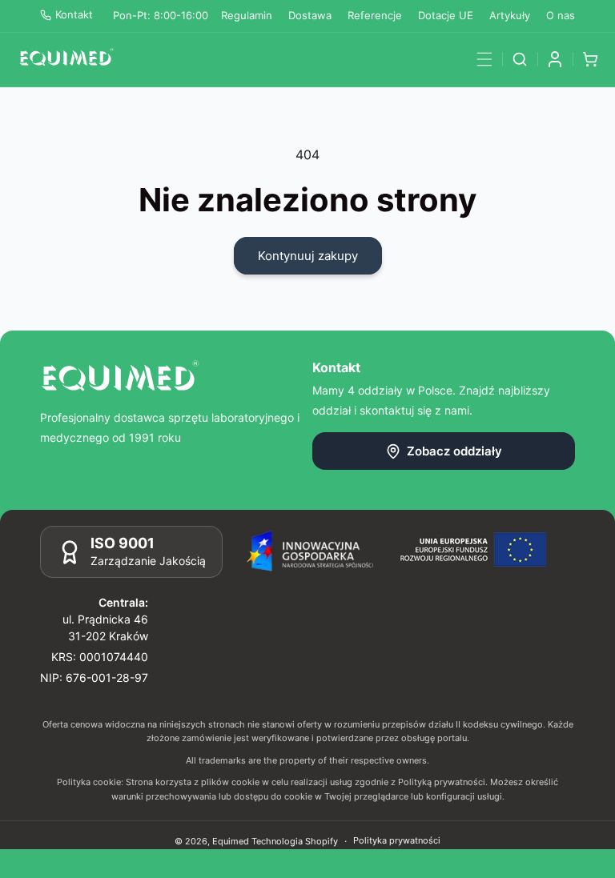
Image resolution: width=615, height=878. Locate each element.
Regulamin (246, 15)
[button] (484, 59)
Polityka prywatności (396, 840)
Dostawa (310, 15)
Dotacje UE (445, 15)
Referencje (375, 15)
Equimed (230, 841)
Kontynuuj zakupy (308, 255)
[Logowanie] (555, 59)
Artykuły (509, 15)
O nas (560, 15)
